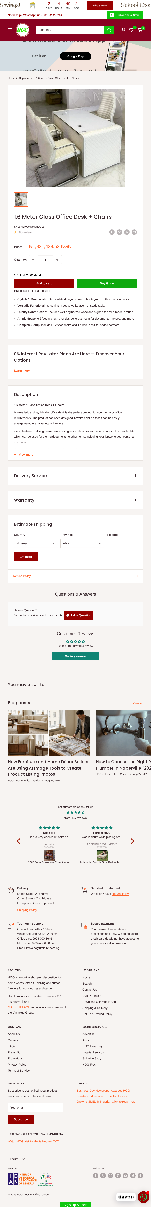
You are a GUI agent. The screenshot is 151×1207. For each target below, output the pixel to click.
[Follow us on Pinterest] (118, 1175)
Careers (13, 1040)
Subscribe (21, 1119)
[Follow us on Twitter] (103, 1175)
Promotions (15, 1058)
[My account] (123, 30)
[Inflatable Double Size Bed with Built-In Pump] (49, 855)
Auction (87, 1040)
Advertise (88, 1034)
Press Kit (14, 1052)
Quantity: (20, 259)
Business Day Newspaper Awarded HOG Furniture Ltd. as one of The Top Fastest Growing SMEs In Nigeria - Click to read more (106, 1096)
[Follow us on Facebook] (95, 1175)
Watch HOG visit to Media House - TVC (33, 1141)
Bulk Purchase (91, 995)
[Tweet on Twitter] (127, 232)
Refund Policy (22, 576)
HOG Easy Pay (92, 1046)
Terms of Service (19, 1070)
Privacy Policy (17, 1064)
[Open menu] (10, 29)
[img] (75, 812)
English (14, 1158)
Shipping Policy (27, 910)
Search (87, 983)
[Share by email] (134, 232)
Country (19, 534)
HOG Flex (89, 1064)
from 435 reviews (75, 817)
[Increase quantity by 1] (57, 259)
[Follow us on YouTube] (125, 1175)
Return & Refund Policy (97, 1014)
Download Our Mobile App (99, 1001)
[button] (19, 841)
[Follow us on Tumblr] (140, 1175)
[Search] (109, 30)
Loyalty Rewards (93, 1052)
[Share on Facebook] (112, 232)
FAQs (11, 1046)
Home (11, 78)
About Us (14, 1034)
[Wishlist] (131, 30)
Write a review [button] (75, 656)
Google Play (75, 56)
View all (138, 703)
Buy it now (107, 283)
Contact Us (89, 989)
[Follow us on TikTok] (133, 1175)
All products (25, 78)
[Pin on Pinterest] (119, 232)
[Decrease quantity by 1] (33, 259)
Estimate (26, 556)
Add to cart (44, 283)
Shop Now (77, 5)
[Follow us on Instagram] (110, 1175)
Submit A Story (91, 1058)
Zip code (112, 534)
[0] (139, 30)
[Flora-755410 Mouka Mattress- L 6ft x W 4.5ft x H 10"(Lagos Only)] (102, 855)
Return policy (120, 893)
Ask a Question (80, 615)
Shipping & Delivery (95, 1008)
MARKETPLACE (19, 1007)
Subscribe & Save (128, 15)
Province (66, 534)
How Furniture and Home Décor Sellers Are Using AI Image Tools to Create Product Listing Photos (48, 768)
